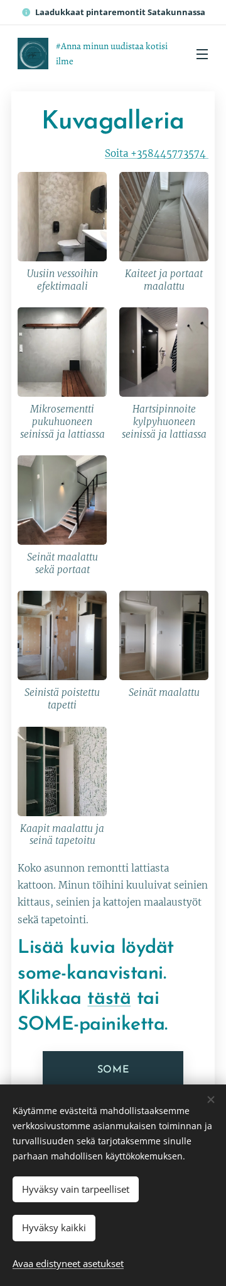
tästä (109, 999)
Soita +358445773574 (156, 153)
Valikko (202, 53)
